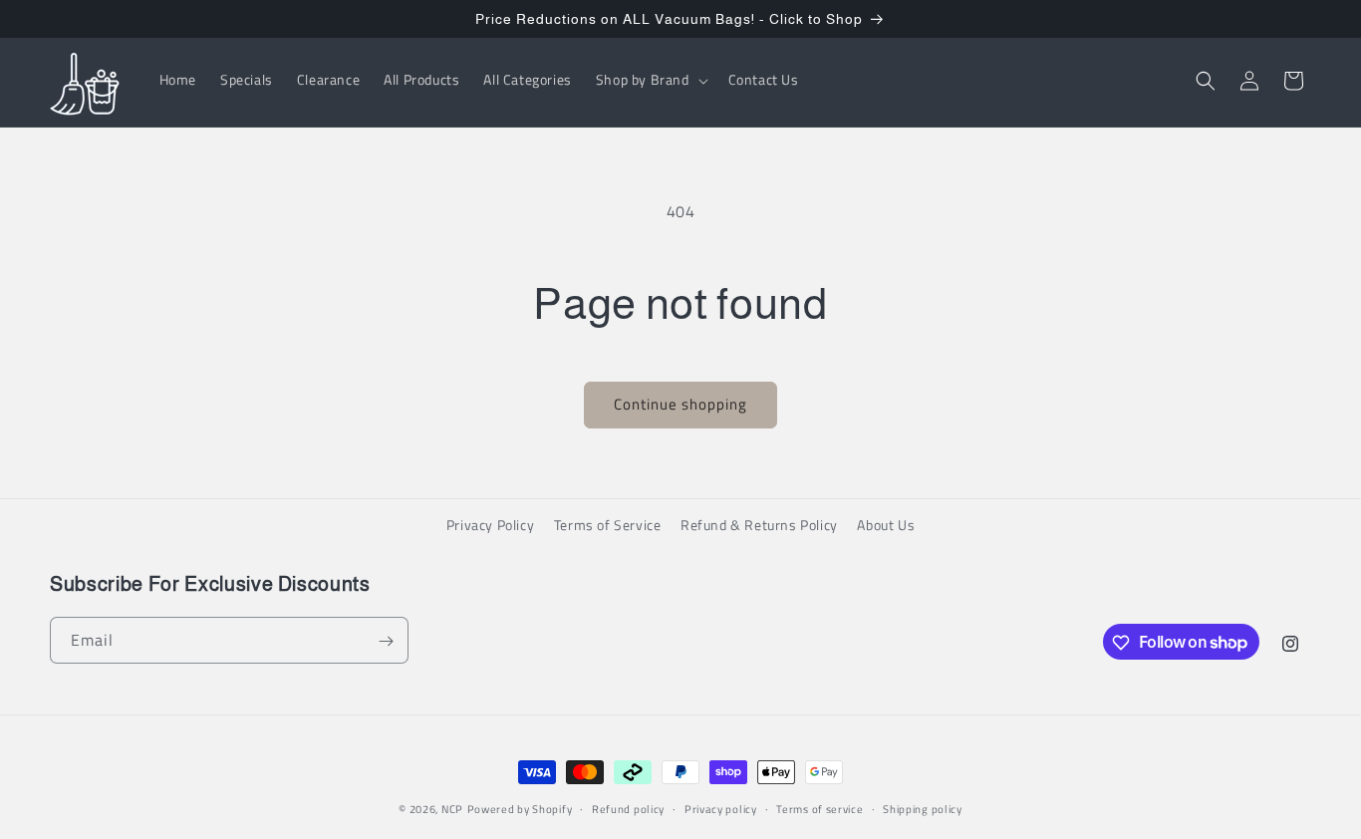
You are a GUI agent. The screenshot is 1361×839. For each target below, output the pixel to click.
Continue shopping (680, 404)
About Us (886, 524)
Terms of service (819, 808)
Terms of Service (608, 524)
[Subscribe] (386, 641)
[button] (650, 81)
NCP (452, 809)
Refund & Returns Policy (759, 524)
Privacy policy (720, 808)
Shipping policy (922, 808)
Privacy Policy (490, 524)
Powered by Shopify (520, 809)
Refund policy (628, 808)
